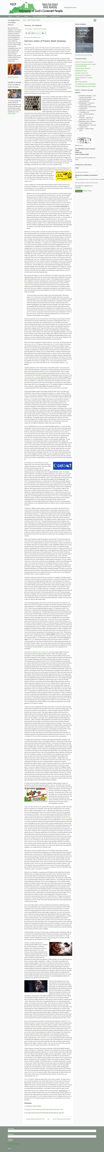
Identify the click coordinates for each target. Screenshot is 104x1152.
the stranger (62, 426)
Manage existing (87, 190)
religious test (27, 284)
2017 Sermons (29, 29)
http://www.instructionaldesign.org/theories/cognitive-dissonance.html (44, 1109)
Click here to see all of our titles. (83, 55)
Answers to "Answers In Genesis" (84, 62)
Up (48, 1119)
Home (10, 16)
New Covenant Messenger (40, 16)
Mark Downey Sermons (40, 29)
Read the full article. (13, 77)
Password (11, 1134)
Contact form (84, 157)
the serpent (54, 342)
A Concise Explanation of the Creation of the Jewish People (85, 65)
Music (18, 16)
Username (11, 1128)
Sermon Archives (54, 16)
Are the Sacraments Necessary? (61, 1119)
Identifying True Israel (81, 70)
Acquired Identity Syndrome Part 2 (35, 1119)
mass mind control (66, 817)
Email (76, 168)
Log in (9, 1148)
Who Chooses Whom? (81, 81)
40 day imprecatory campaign (32, 377)
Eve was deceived (53, 135)
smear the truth (32, 344)
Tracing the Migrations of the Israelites (85, 86)
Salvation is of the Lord (81, 73)
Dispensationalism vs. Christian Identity (83, 78)
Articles (26, 16)
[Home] (36, 8)
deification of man (45, 1037)
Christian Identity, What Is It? (82, 68)
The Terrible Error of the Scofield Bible (85, 84)
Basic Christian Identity (33, 20)
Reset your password (13, 1144)
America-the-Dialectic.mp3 (33, 37)
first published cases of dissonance (39, 652)
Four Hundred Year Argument (83, 75)
